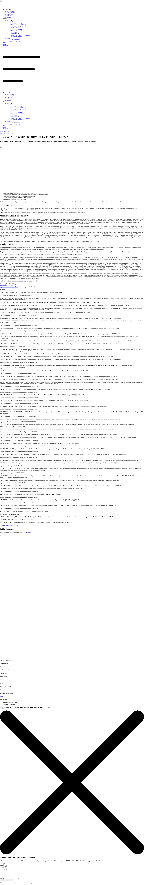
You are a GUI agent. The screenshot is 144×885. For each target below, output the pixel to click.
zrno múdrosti (14, 525)
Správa (2, 878)
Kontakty (5, 45)
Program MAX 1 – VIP (16, 23)
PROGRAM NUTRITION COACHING (21, 35)
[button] (72, 69)
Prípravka (12, 21)
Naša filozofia (10, 11)
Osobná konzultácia (15, 39)
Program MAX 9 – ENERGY (18, 26)
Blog (4, 44)
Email (1, 867)
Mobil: (1, 696)
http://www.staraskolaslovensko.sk (9, 287)
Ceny (4, 42)
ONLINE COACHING (16, 36)
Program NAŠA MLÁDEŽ (17, 30)
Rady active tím (11, 12)
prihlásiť (29, 532)
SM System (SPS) (15, 33)
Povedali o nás (10, 17)
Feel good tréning (14, 27)
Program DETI (14, 32)
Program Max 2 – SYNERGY (18, 24)
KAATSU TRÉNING (16, 29)
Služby (8, 38)
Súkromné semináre (15, 41)
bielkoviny (8, 525)
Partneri (9, 15)
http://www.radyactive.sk (6, 285)
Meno (1, 864)
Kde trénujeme (10, 14)
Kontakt (2, 865)
